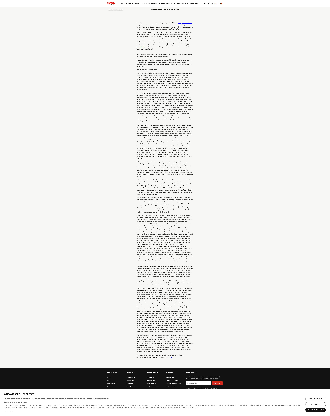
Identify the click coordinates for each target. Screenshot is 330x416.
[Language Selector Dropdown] (221, 3)
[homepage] (111, 3)
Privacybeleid (141, 47)
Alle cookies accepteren (315, 410)
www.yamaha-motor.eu (185, 23)
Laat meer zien (9, 411)
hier (171, 357)
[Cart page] (212, 3)
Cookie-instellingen (315, 399)
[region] (165, 402)
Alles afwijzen (315, 404)
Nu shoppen (194, 3)
